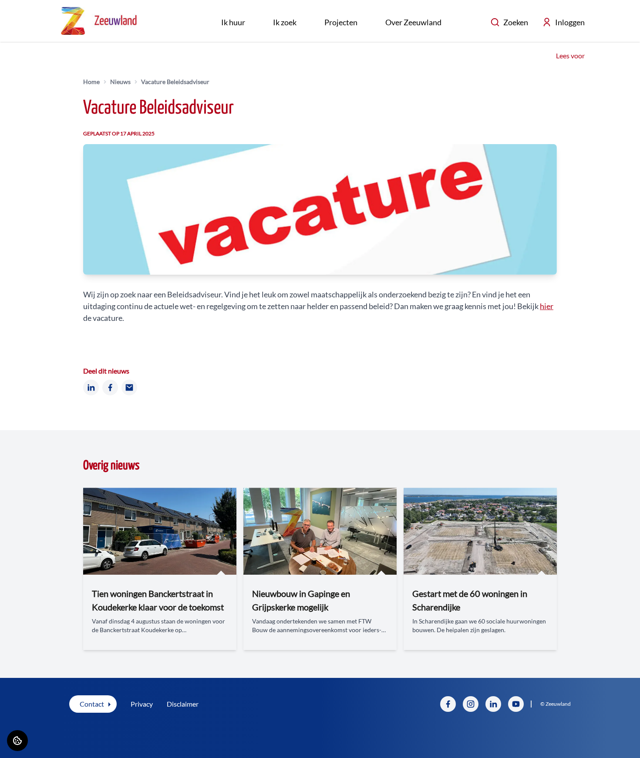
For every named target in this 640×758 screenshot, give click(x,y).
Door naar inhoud (33, 12)
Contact (92, 704)
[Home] (98, 21)
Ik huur (233, 22)
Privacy (142, 704)
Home (91, 81)
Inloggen (570, 22)
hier (546, 306)
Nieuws (120, 81)
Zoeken (515, 22)
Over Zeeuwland (413, 22)
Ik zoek (284, 22)
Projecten (340, 22)
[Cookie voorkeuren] (17, 740)
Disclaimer (183, 704)
